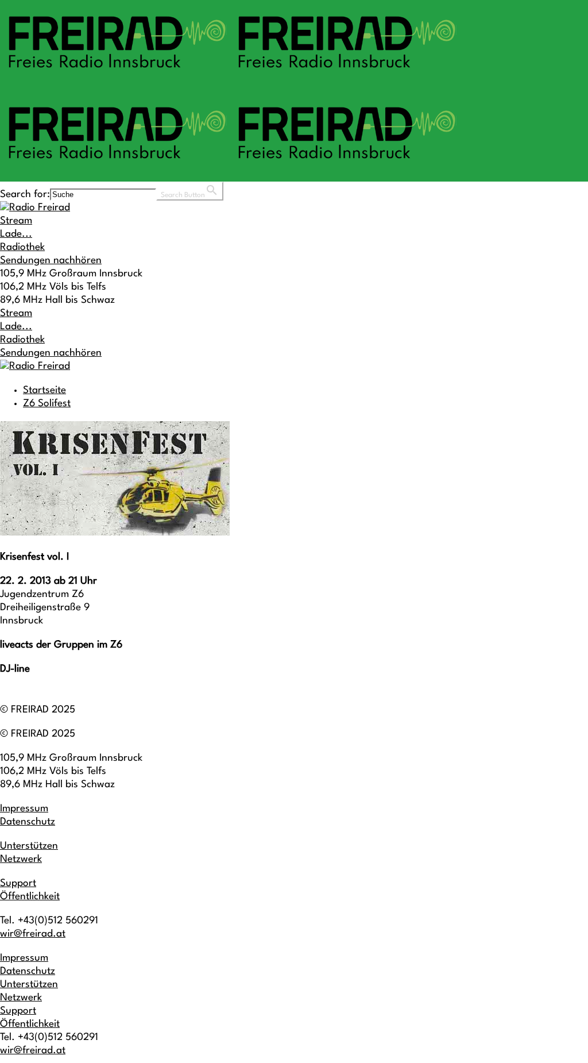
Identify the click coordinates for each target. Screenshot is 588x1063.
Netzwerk (21, 859)
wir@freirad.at (32, 934)
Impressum (24, 809)
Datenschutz (27, 822)
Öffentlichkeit (30, 897)
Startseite (44, 390)
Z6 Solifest (47, 404)
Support (18, 883)
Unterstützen (29, 846)
